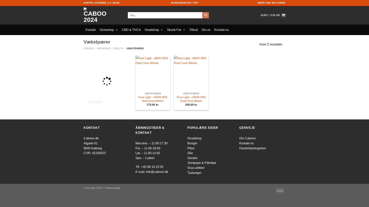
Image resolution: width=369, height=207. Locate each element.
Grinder (192, 158)
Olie (190, 153)
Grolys (118, 48)
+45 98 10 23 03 (152, 166)
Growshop (107, 29)
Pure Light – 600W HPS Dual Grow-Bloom (191, 99)
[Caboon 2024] (103, 15)
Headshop (152, 29)
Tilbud (193, 29)
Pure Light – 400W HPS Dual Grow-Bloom (152, 99)
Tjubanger (194, 172)
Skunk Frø (174, 29)
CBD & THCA (131, 29)
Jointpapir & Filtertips (201, 162)
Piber (191, 148)
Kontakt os (221, 29)
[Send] (205, 15)
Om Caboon (247, 138)
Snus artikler (195, 167)
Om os (206, 29)
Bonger (192, 143)
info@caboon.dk (157, 171)
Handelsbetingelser (252, 148)
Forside (91, 29)
